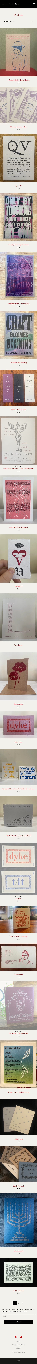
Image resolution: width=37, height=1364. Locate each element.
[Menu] (34, 4)
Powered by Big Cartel (18, 1352)
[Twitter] (21, 1337)
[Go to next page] (22, 1303)
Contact (18, 1348)
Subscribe (18, 1321)
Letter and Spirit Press (10, 4)
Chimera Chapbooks (18, 1345)
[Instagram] (16, 1337)
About (18, 1341)
